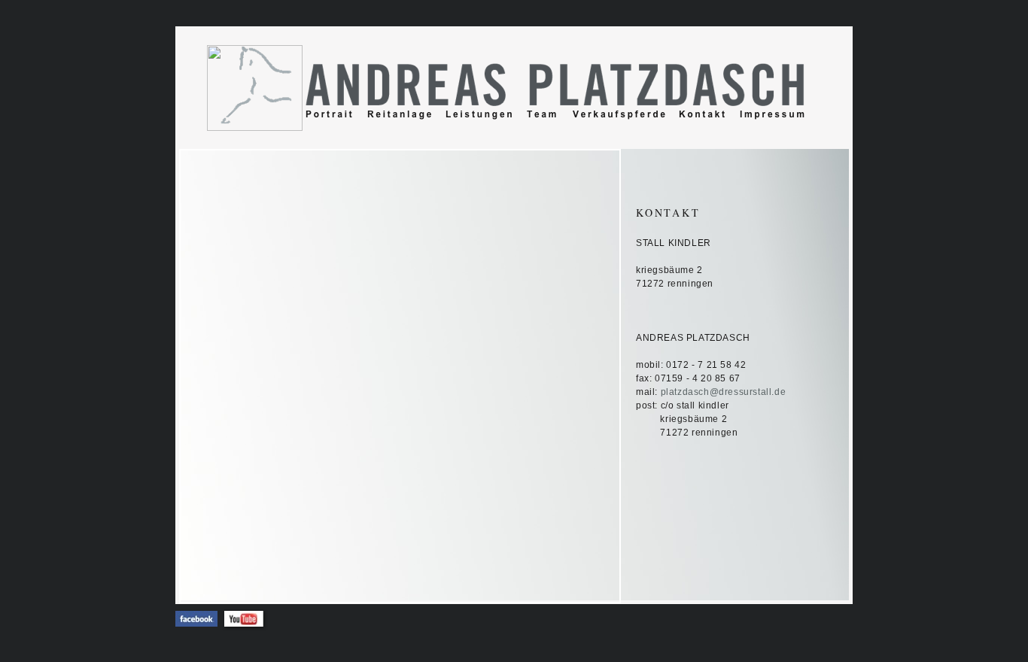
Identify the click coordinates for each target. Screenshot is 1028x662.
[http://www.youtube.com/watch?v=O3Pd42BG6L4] (244, 621)
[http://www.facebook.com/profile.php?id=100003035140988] (196, 622)
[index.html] (255, 122)
